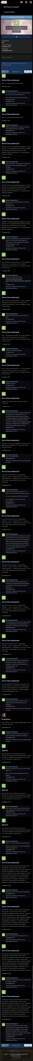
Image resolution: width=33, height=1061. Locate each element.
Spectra (5, 750)
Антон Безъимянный (10, 80)
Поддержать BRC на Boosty (16, 17)
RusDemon (6, 719)
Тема (5, 1054)
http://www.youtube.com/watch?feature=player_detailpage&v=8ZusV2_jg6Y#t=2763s (18, 280)
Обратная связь (16, 1056)
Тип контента (8, 57)
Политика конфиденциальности (18, 1054)
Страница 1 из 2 (16, 71)
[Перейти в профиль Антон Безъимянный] (4, 76)
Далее (26, 71)
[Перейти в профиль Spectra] (4, 746)
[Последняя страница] (30, 71)
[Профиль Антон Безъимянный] (16, 36)
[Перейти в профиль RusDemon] (4, 715)
